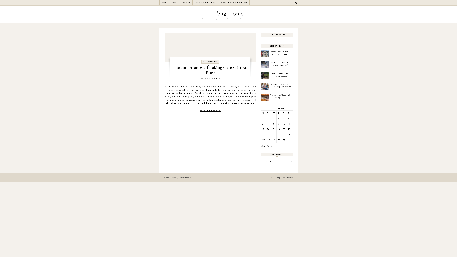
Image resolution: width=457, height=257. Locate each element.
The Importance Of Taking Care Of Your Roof (210, 70)
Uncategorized (210, 62)
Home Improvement (205, 3)
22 (274, 135)
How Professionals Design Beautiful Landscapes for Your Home (280, 74)
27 (263, 140)
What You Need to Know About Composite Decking (280, 85)
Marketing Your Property (234, 3)
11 (289, 124)
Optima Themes (185, 178)
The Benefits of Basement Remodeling (280, 96)
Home (164, 3)
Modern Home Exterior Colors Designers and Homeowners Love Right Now (279, 53)
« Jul (263, 146)
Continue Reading (210, 111)
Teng (218, 78)
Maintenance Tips (181, 3)
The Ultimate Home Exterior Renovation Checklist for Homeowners (280, 64)
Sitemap (289, 178)
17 (284, 129)
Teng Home (228, 13)
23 (279, 135)
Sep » (269, 146)
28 (269, 140)
